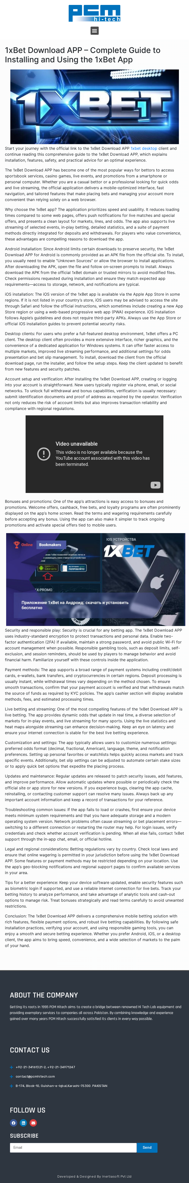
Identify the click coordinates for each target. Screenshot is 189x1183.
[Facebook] (13, 1123)
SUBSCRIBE (24, 1136)
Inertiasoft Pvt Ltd (117, 1176)
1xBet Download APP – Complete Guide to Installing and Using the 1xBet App (82, 54)
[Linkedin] (23, 1123)
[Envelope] (33, 1123)
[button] (95, 31)
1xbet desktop (144, 148)
